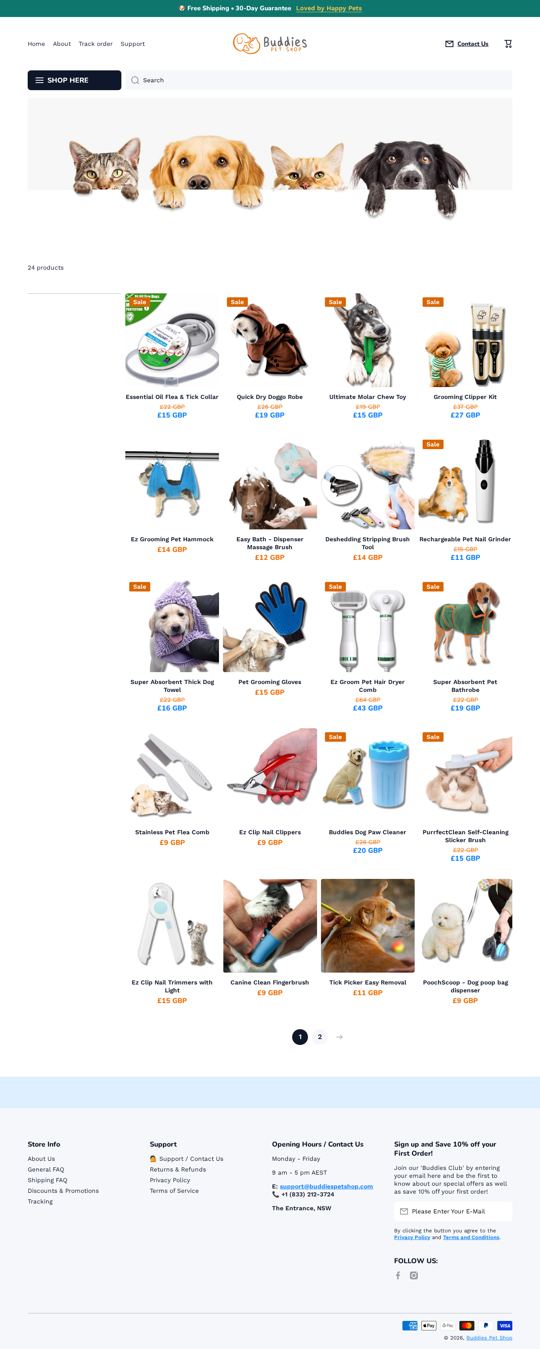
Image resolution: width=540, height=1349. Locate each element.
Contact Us (473, 44)
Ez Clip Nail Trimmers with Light (172, 986)
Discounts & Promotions (63, 1190)
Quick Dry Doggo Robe (270, 397)
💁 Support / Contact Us (186, 1158)
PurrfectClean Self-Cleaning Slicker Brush (465, 836)
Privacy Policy (170, 1180)
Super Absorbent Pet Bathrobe (465, 685)
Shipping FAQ (48, 1180)
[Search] (132, 80)
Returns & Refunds (178, 1169)
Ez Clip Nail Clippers (270, 832)
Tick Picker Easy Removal (367, 982)
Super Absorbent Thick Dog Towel (172, 685)
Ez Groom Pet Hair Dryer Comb (367, 685)
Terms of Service (174, 1190)
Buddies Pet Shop (489, 1338)
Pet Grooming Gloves (269, 682)
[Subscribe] (502, 1211)
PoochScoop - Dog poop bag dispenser (465, 986)
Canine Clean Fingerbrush (269, 982)
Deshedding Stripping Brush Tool (367, 543)
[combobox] (318, 80)
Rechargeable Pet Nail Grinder (465, 539)
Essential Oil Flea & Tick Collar (172, 397)
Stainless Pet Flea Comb (172, 832)
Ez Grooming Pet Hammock (172, 539)
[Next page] (338, 1037)
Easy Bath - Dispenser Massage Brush (270, 543)
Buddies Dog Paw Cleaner (367, 832)
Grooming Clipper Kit (465, 397)
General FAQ (46, 1169)
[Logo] (270, 43)
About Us (41, 1158)
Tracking (40, 1201)
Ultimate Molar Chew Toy (367, 397)
